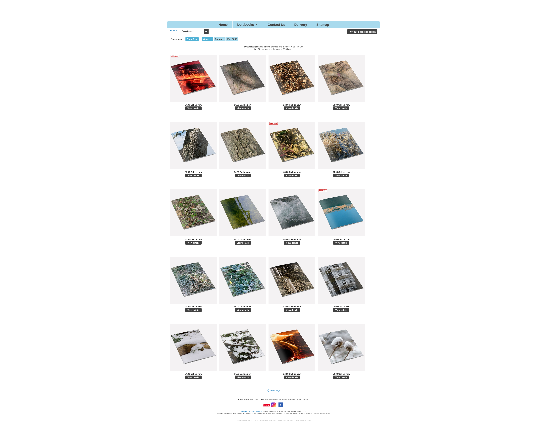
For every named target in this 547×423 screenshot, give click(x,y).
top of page (275, 390)
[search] (206, 31)
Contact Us (276, 25)
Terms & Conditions (255, 411)
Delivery (300, 25)
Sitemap (322, 25)
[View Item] (193, 101)
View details (193, 108)
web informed (306, 420)
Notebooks (245, 25)
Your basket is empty (364, 31)
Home (223, 25)
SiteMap (244, 411)
